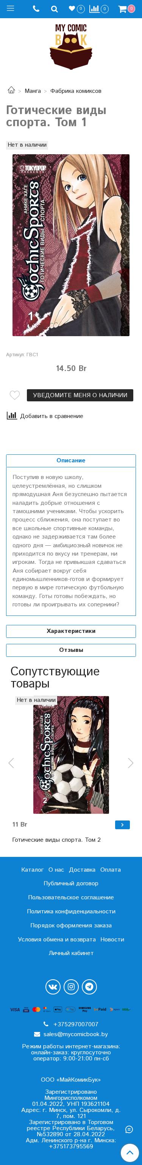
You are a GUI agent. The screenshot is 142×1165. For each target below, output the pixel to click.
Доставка (82, 870)
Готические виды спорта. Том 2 (56, 840)
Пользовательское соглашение (71, 897)
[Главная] (11, 91)
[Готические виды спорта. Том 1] (71, 245)
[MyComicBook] (71, 45)
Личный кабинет (71, 953)
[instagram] (71, 986)
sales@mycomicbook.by (75, 1034)
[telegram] (89, 986)
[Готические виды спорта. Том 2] (71, 755)
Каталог (32, 870)
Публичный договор (71, 883)
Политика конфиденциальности (71, 911)
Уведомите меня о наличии (80, 395)
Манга (33, 91)
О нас (56, 870)
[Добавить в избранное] (14, 395)
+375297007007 (74, 1024)
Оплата (110, 870)
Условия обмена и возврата (57, 939)
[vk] (53, 986)
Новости (112, 939)
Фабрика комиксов (75, 91)
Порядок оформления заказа (71, 925)
